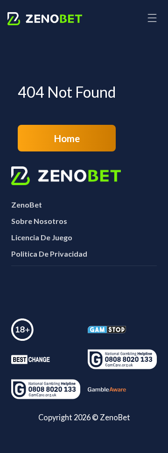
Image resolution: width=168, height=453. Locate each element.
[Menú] (152, 18)
